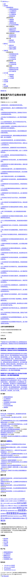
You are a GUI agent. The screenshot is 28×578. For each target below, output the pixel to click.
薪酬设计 (23, 518)
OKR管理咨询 (12, 10)
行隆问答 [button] (5, 50)
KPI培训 (18, 498)
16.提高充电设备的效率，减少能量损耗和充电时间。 (14, 168)
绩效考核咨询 (10, 516)
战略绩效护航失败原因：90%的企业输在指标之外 (13, 491)
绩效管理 (22, 510)
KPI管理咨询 (12, 12)
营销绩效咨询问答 (13, 69)
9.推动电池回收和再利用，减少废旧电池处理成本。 (14, 140)
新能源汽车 (3, 90)
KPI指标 (22, 499)
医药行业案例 (12, 47)
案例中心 (5, 540)
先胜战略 (14, 503)
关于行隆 (5, 542)
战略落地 (11, 19)
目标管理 (10, 510)
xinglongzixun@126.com (10, 569)
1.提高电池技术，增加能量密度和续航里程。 (12, 105)
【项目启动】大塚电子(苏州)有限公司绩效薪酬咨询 (14, 470)
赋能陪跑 (11, 40)
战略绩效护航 (12, 23)
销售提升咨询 (12, 36)
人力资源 (4, 503)
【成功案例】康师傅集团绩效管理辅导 (10, 429)
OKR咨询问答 (12, 55)
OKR (2, 501)
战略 (19, 505)
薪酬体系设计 (12, 29)
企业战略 (7, 503)
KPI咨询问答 (12, 57)
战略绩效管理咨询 (13, 9)
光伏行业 (20, 503)
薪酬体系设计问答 (13, 67)
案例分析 (11, 45)
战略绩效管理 (23, 505)
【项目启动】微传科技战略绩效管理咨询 (11, 465)
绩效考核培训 (16, 516)
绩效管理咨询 (9, 7)
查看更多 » (9, 441)
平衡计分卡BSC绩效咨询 (7, 427)
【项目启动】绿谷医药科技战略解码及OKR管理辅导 (14, 457)
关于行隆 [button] (5, 73)
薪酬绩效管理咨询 (16, 518)
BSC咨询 (5, 498)
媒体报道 (11, 74)
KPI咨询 (15, 498)
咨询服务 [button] (5, 5)
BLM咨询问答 (12, 64)
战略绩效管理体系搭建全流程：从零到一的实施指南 (14, 447)
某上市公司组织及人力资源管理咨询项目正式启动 (13, 444)
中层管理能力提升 (8, 559)
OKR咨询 (6, 500)
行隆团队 (11, 76)
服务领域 (5, 538)
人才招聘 (11, 78)
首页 (4, 4)
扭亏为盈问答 (12, 71)
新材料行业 (20, 508)
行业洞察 (5, 81)
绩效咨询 (16, 510)
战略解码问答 (12, 62)
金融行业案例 (12, 48)
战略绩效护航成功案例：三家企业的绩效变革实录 (13, 485)
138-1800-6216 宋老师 (9, 565)
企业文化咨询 (12, 28)
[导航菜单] (8, 1)
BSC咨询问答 (12, 59)
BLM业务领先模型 (14, 24)
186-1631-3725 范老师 (9, 567)
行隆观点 (5, 79)
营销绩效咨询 (12, 35)
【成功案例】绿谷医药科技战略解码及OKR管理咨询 (14, 436)
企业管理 (11, 503)
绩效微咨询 (12, 16)
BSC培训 (9, 498)
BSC (2, 499)
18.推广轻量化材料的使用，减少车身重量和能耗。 (13, 176)
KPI (12, 499)
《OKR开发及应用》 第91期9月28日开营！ (11, 417)
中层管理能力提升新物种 (9, 402)
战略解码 (11, 21)
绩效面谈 (20, 516)
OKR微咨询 (15, 500)
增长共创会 (12, 42)
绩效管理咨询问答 (13, 54)
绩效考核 (5, 516)
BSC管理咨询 (12, 14)
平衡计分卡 (10, 505)
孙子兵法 (6, 505)
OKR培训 (10, 500)
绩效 (13, 510)
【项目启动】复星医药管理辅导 (9, 460)
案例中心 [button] (5, 43)
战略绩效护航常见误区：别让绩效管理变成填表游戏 (14, 488)
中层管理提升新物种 (14, 31)
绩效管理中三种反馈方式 (7, 432)
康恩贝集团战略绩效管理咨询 (8, 431)
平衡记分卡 (16, 505)
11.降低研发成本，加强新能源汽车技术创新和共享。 (14, 147)
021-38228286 (7, 568)
